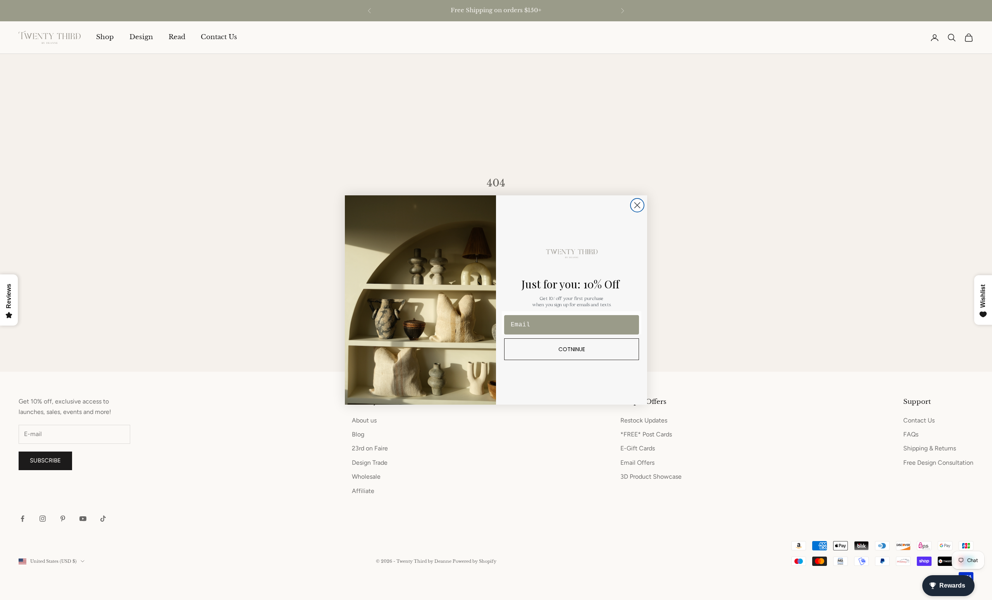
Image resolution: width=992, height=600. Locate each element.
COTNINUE (571, 349)
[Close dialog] (637, 205)
